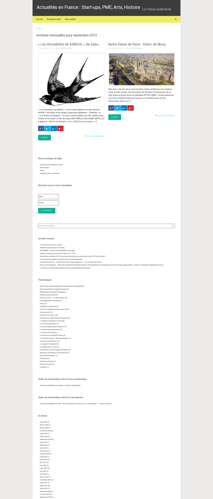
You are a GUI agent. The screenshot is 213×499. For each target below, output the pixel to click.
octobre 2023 (44, 454)
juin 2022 (43, 471)
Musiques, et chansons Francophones (53, 353)
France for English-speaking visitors (52, 309)
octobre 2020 (44, 494)
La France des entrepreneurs (50, 329)
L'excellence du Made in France (51, 321)
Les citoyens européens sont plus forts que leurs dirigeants (61, 259)
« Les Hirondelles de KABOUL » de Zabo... (69, 44)
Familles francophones (48, 306)
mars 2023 (43, 468)
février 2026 (44, 425)
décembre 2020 (45, 491)
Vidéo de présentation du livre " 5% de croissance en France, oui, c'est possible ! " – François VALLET (76, 404)
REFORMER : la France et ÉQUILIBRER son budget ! (57, 250)
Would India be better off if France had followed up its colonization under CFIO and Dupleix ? (73, 256)
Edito (42, 303)
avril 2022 (43, 474)
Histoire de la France (47, 315)
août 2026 (43, 422)
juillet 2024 (43, 445)
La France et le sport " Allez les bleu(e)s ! (54, 338)
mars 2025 (43, 433)
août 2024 (43, 442)
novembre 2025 (45, 431)
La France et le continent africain (51, 335)
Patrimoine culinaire (47, 361)
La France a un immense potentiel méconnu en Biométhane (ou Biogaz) (65, 268)
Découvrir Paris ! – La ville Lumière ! (52, 298)
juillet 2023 (43, 459)
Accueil (39, 28)
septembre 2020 (46, 497)
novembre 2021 (45, 480)
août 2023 (43, 457)
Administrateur (66, 48)
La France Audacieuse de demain (52, 327)
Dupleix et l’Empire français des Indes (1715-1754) (57, 253)
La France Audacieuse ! (48, 324)
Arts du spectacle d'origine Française (53, 289)
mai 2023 (43, 465)
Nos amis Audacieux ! (47, 355)
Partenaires (44, 358)
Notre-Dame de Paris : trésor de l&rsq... (138, 44)
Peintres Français (46, 364)
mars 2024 (43, 451)
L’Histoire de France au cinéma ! (51, 245)
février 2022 (44, 477)
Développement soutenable (50, 301)
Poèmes (43, 367)
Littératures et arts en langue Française (53, 350)
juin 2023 (43, 462)
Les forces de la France (48, 341)
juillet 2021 (43, 486)
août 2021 (43, 483)
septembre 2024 (46, 439)
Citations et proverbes (48, 295)
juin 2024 (43, 448)
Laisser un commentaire (96, 136)
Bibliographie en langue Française (52, 292)
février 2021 (44, 488)
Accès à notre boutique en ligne (51, 165)
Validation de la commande (49, 173)
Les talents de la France (48, 347)
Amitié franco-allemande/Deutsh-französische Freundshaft (61, 286)
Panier (42, 170)
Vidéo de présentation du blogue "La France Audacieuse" (60, 385)
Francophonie (45, 312)
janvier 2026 (44, 428)
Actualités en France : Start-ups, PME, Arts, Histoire (88, 7)
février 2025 (44, 436)
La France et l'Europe (47, 332)
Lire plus (44, 137)
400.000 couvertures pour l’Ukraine (52, 248)
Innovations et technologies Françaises (54, 318)
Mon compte (44, 167)
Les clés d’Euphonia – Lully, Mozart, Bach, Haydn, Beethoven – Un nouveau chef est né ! (71, 262)
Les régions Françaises (48, 344)
